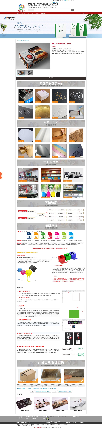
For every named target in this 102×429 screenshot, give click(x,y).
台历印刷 (42, 424)
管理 (56, 427)
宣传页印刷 (37, 424)
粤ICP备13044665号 (48, 427)
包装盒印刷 (27, 40)
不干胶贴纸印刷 (64, 424)
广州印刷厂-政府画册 (77, 410)
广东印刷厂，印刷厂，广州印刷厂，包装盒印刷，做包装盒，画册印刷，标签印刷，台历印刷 (36, 388)
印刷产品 (22, 40)
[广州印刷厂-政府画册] (78, 403)
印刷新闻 (68, 422)
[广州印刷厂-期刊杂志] (24, 403)
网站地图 (59, 427)
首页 (18, 13)
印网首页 (48, 422)
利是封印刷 (52, 424)
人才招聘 (82, 422)
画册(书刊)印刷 (25, 424)
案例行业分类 (30, 13)
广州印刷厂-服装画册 (42, 410)
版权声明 (53, 427)
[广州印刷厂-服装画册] (42, 403)
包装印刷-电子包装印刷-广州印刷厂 (43, 391)
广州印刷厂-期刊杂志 (24, 410)
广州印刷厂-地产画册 (59, 410)
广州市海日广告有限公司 (27, 425)
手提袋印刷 (58, 424)
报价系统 (37, 13)
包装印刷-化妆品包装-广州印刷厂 (65, 391)
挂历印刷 (47, 424)
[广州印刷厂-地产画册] (60, 403)
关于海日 (75, 422)
